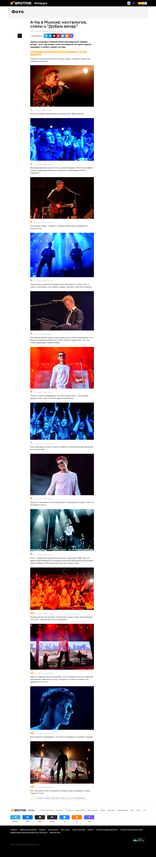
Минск (64, 798)
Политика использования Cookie (131, 830)
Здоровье (111, 810)
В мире (102, 810)
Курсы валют (92, 810)
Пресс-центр (65, 830)
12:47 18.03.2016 (35, 31)
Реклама (90, 830)
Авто (132, 810)
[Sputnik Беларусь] (21, 6)
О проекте (13, 830)
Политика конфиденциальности (107, 830)
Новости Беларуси (79, 798)
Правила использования (28, 830)
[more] (92, 109)
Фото (32, 798)
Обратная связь (55, 833)
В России (59, 810)
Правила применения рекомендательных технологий (28, 833)
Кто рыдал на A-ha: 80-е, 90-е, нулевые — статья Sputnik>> (58, 53)
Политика (69, 810)
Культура (39, 798)
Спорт (138, 810)
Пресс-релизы (53, 830)
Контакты (42, 830)
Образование (122, 810)
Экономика (80, 810)
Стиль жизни (56, 798)
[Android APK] (138, 840)
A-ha (70, 798)
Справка (47, 798)
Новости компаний (78, 830)
